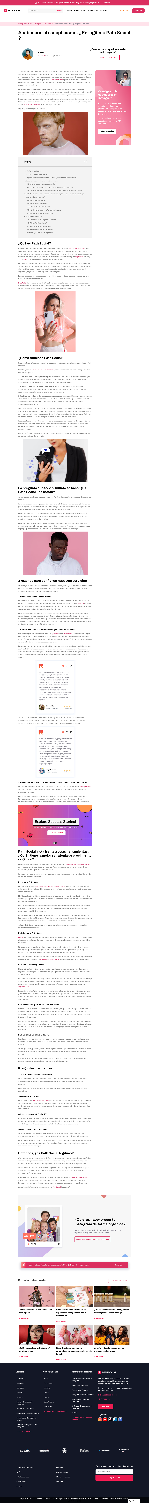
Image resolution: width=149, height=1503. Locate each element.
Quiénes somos (62, 1472)
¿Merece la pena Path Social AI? (40, 226)
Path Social (68, 634)
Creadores (20, 1383)
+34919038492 (104, 1399)
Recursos (103, 10)
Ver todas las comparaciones (55, 1411)
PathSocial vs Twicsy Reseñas (39, 207)
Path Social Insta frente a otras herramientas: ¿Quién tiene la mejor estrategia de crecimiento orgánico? (55, 195)
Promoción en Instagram (25, 1409)
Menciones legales (63, 1477)
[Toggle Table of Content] (84, 161)
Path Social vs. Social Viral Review (41, 213)
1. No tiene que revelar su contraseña (42, 184)
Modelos (20, 1397)
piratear (81, 603)
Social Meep (48, 1383)
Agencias (20, 1379)
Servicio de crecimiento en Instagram (26, 1403)
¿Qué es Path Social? (34, 171)
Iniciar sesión (124, 10)
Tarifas (69, 10)
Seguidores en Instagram (25, 1468)
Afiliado (19, 1486)
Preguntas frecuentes (34, 217)
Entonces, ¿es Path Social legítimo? (39, 233)
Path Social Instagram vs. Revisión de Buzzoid (45, 210)
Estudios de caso (80, 10)
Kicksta (21, 937)
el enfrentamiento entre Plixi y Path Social (50, 886)
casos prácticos (85, 787)
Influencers (20, 1393)
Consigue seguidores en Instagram (29, 24)
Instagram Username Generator (83, 1395)
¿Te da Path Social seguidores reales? (42, 220)
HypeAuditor (22, 283)
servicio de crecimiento (77, 248)
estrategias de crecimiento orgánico (77, 864)
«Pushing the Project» (79, 1177)
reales (25, 259)
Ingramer (47, 1388)
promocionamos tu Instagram (43, 370)
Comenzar (138, 10)
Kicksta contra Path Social (38, 203)
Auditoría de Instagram (80, 1385)
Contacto (59, 1468)
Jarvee (46, 1393)
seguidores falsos (56, 80)
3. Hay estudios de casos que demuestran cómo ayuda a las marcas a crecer (55, 190)
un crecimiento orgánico (32, 105)
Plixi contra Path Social (37, 200)
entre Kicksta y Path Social (49, 959)
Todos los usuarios (24, 1431)
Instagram (40, 55)
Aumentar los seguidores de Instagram (27, 1426)
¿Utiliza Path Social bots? (38, 223)
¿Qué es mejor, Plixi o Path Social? (41, 229)
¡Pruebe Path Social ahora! (108, 57)
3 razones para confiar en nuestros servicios (42, 181)
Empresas (20, 1388)
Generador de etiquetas (80, 1390)
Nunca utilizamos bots (41, 1101)
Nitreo (46, 1379)
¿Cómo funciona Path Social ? (37, 174)
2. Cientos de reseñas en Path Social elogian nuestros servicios (51, 187)
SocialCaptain (49, 1402)
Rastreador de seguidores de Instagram (82, 1407)
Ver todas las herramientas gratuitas (82, 1418)
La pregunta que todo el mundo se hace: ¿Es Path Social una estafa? (51, 178)
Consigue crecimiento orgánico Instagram (92, 1239)
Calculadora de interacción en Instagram (82, 1380)
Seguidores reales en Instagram (28, 1413)
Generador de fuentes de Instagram (80, 1400)
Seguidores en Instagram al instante (26, 1419)
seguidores (79, 257)
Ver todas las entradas (119, 1281)
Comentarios (93, 10)
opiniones (55, 634)
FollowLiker (48, 1407)
